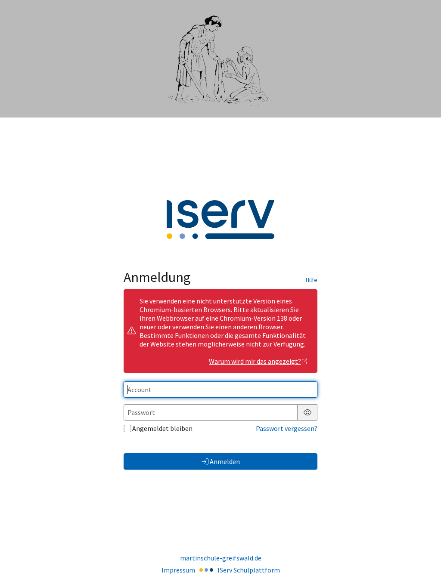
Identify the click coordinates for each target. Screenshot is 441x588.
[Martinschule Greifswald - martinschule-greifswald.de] (220, 59)
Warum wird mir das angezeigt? (255, 361)
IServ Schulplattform (248, 570)
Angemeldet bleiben (162, 428)
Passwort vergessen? (286, 428)
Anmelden (225, 461)
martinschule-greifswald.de (220, 558)
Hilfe (311, 280)
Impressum (178, 570)
